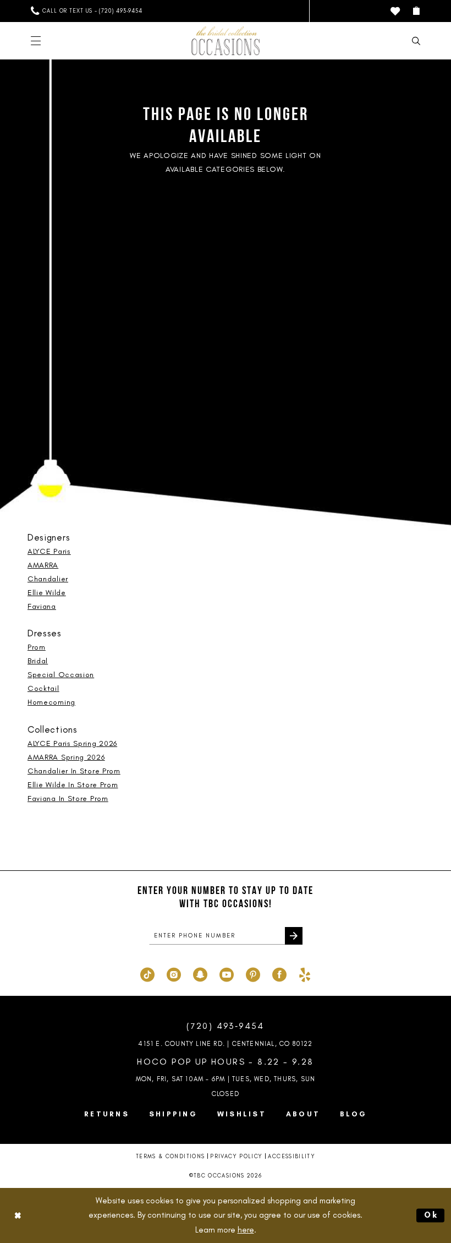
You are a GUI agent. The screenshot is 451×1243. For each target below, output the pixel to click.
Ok (431, 1215)
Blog (353, 1114)
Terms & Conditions (170, 1156)
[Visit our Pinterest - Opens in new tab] (253, 973)
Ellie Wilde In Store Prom (73, 784)
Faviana (42, 606)
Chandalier (48, 579)
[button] (416, 11)
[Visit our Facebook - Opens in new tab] (279, 973)
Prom (37, 647)
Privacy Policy (236, 1156)
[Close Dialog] (18, 1215)
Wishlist (241, 1114)
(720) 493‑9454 (225, 1026)
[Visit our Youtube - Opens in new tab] (226, 973)
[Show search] (416, 41)
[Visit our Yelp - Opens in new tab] (304, 973)
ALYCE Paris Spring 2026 (72, 743)
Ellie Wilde (47, 592)
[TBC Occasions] (225, 40)
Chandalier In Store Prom (74, 771)
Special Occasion (61, 674)
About (303, 1114)
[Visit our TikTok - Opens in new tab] (147, 973)
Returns (106, 1114)
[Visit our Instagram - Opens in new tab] (174, 973)
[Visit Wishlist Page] (395, 11)
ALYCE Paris (49, 551)
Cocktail (43, 688)
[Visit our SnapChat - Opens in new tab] (200, 973)
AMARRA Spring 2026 (66, 757)
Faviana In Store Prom (68, 798)
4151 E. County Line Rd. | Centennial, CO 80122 (225, 1044)
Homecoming (51, 702)
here (246, 1230)
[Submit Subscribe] (293, 936)
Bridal (38, 661)
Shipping (173, 1114)
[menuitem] (86, 11)
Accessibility (291, 1156)
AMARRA (43, 565)
